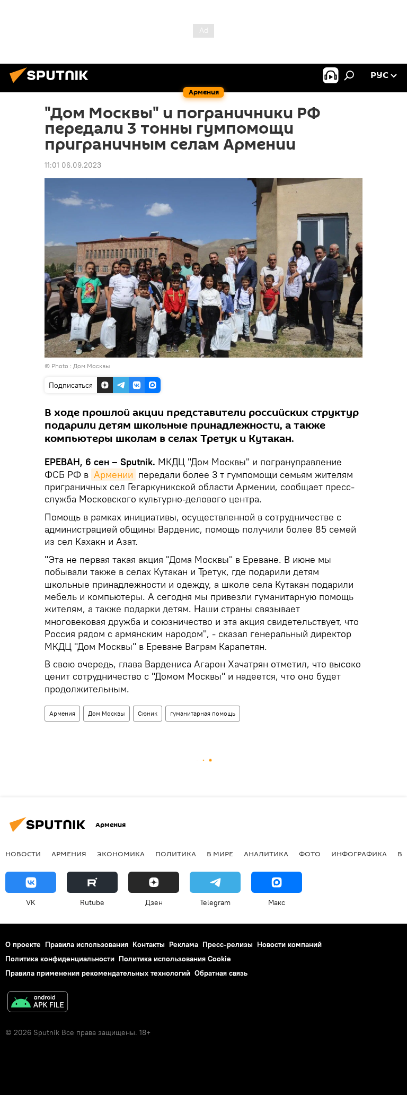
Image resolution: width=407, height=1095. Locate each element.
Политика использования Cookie (175, 958)
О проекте (23, 944)
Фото (310, 853)
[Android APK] (38, 1003)
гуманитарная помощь (202, 713)
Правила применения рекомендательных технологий (97, 973)
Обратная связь (220, 973)
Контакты (148, 944)
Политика (175, 853)
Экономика (121, 853)
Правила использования (86, 944)
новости (23, 853)
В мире (220, 853)
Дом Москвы (106, 713)
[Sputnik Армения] (52, 84)
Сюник (147, 713)
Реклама (183, 944)
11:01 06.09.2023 (73, 165)
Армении (113, 474)
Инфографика (359, 853)
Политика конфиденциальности (59, 958)
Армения (62, 713)
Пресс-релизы (227, 944)
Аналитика (266, 853)
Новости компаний (289, 944)
